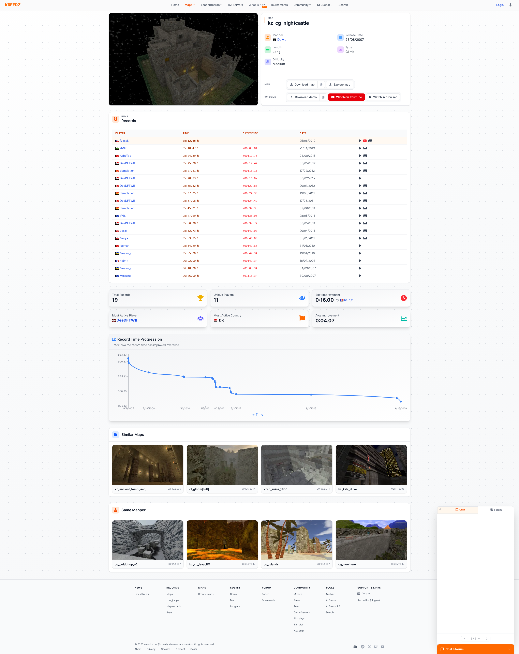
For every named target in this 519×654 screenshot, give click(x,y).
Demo (233, 594)
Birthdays (299, 618)
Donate (365, 593)
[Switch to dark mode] (510, 5)
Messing (125, 253)
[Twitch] (375, 646)
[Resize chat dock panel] (440, 509)
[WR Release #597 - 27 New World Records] (365, 171)
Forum (265, 594)
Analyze (330, 594)
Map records (173, 606)
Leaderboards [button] (210, 4)
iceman (124, 245)
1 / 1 (473, 638)
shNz (123, 148)
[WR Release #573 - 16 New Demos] (365, 208)
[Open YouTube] (365, 141)
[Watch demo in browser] (360, 140)
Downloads (268, 600)
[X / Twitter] (369, 646)
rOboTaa (125, 155)
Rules (297, 600)
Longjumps (172, 600)
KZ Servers (235, 4)
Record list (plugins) (368, 600)
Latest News (142, 594)
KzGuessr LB (333, 606)
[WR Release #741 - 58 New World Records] (365, 148)
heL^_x (124, 260)
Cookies (165, 649)
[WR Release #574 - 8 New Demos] (365, 201)
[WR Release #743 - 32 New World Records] (370, 141)
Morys (124, 238)
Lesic (123, 230)
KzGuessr (331, 600)
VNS (123, 215)
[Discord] (355, 646)
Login (500, 4)
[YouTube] (382, 647)
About (138, 649)
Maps (169, 594)
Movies (298, 594)
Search (343, 4)
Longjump (235, 606)
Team (297, 606)
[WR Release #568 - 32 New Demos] (365, 231)
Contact (180, 649)
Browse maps (205, 594)
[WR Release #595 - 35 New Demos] (365, 186)
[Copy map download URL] (321, 84)
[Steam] (363, 647)
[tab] (457, 510)
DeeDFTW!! (127, 163)
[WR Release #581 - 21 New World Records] (365, 193)
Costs (193, 649)
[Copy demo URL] (323, 97)
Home (175, 4)
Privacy (151, 649)
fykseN (124, 140)
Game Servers (302, 612)
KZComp (299, 630)
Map (232, 600)
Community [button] (301, 4)
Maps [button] (188, 4)
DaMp (281, 40)
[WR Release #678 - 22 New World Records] (365, 156)
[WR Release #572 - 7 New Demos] (365, 216)
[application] (259, 385)
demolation (127, 170)
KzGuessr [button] (323, 4)
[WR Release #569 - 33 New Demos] (365, 223)
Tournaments (279, 4)
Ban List (298, 624)
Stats (169, 612)
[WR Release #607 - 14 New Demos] (365, 163)
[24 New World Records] (365, 238)
